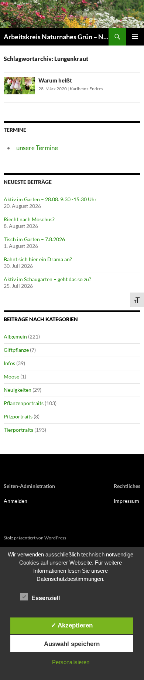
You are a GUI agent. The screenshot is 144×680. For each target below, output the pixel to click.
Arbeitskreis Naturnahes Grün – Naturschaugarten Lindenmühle (56, 37)
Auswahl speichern (72, 643)
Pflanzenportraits (24, 403)
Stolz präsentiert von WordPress (35, 538)
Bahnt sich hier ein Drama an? (38, 259)
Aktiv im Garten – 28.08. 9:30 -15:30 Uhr (50, 199)
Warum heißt (55, 80)
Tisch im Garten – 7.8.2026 (34, 239)
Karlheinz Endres (86, 88)
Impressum (126, 501)
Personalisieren (70, 662)
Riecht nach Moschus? (29, 219)
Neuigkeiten (17, 390)
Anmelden (15, 501)
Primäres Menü (135, 37)
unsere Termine (37, 148)
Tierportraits (18, 430)
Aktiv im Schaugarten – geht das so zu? (47, 279)
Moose (11, 376)
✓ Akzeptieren (72, 625)
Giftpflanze (16, 350)
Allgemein (15, 336)
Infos (9, 363)
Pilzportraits (18, 416)
